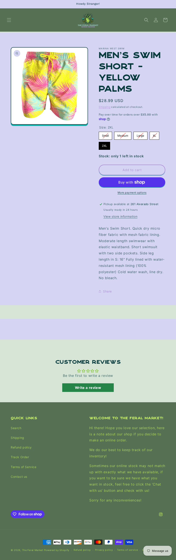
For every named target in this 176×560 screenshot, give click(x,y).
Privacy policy (104, 549)
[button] (9, 20)
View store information (120, 216)
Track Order (20, 457)
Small (105, 134)
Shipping (105, 106)
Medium (122, 134)
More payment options (132, 192)
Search (16, 428)
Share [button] (107, 291)
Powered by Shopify (57, 550)
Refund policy (21, 447)
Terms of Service (23, 467)
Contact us (19, 476)
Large (141, 134)
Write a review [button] (88, 387)
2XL (104, 144)
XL (154, 134)
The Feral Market (32, 550)
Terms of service (127, 549)
